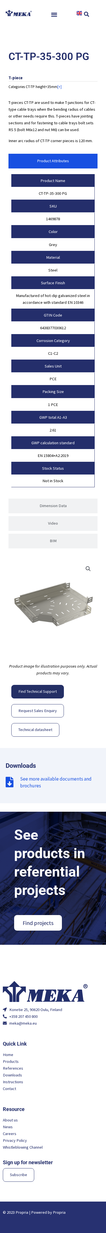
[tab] (53, 161)
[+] (59, 86)
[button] (54, 14)
